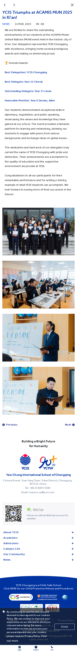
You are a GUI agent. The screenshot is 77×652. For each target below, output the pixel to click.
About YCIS (11, 532)
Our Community (14, 554)
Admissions (11, 543)
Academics (10, 537)
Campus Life (11, 548)
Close (64, 626)
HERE (13, 588)
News (7, 559)
